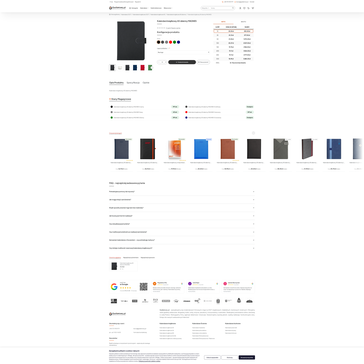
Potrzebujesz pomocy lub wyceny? (122, 191)
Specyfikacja (133, 82)
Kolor (158, 38)
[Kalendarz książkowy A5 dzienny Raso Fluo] (201, 149)
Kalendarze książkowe (168, 323)
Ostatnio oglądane (115, 257)
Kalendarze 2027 (126, 14)
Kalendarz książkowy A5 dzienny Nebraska (254, 162)
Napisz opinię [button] (175, 28)
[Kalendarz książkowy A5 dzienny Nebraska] (254, 149)
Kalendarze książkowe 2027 (141, 14)
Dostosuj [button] (229, 357)
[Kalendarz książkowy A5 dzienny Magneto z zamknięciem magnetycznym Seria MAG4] (280, 149)
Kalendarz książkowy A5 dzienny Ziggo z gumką (307, 162)
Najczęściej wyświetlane (130, 257)
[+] (165, 62)
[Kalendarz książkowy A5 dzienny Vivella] (227, 149)
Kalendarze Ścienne (199, 323)
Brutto (243, 21)
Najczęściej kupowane (148, 257)
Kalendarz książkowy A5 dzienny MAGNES (126, 263)
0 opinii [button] (168, 28)
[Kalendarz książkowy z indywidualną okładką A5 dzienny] (174, 149)
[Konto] (240, 8)
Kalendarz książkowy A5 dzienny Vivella (227, 162)
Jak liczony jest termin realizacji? (120, 216)
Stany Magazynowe (121, 99)
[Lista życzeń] (244, 8)
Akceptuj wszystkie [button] (247, 357)
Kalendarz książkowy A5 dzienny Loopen (334, 162)
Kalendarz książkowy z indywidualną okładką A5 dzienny (174, 162)
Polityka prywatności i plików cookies (149, 361)
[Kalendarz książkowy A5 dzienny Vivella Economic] (121, 149)
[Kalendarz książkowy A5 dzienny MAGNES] (114, 266)
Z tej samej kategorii (115, 133)
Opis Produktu (116, 82)
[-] (158, 62)
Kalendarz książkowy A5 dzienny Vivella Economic (121, 162)
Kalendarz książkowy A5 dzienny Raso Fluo (201, 162)
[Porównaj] (249, 8)
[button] (151, 67)
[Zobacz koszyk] (253, 8)
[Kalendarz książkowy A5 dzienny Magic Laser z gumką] (148, 149)
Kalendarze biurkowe (233, 323)
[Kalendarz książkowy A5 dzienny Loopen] (333, 149)
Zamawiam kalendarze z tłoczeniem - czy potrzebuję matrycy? (132, 240)
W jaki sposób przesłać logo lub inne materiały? (126, 208)
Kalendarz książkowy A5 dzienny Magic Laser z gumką (148, 162)
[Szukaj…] (233, 8)
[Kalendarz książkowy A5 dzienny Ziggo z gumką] (307, 149)
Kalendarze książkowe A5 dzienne (176, 14)
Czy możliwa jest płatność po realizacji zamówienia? (128, 232)
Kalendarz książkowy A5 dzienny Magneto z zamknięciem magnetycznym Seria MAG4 (281, 162)
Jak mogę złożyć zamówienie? (120, 200)
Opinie (146, 82)
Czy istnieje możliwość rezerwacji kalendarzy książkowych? (130, 248)
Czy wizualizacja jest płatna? (119, 224)
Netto (223, 21)
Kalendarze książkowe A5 (158, 14)
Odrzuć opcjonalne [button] (212, 357)
